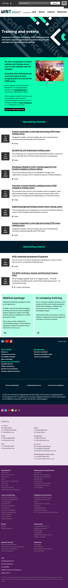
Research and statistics (9, 369)
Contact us (51, 12)
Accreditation (5, 503)
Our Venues (37, 444)
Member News (38, 479)
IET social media (39, 551)
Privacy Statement (7, 564)
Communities (38, 481)
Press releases (38, 546)
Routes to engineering (8, 512)
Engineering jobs (6, 518)
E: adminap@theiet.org (41, 440)
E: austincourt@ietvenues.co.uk (44, 459)
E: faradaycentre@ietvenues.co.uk (45, 450)
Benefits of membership (41, 474)
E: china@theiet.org (7, 440)
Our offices (4, 483)
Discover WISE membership (14, 109)
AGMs (3, 479)
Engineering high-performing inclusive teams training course (37, 207)
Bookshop (37, 506)
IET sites (6, 3)
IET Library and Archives (41, 485)
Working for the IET (7, 487)
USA (2, 444)
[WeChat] (12, 410)
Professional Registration (9, 497)
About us (42, 12)
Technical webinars (7, 551)
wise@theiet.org (20, 90)
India (35, 428)
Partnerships (38, 530)
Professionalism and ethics (42, 483)
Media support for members (43, 549)
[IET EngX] (19, 410)
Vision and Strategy (7, 474)
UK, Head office (6, 428)
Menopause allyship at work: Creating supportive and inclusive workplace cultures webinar (34, 168)
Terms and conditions (42, 357)
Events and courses (8, 354)
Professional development (9, 499)
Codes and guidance (40, 510)
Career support (6, 516)
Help (2, 558)
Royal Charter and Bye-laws (10, 481)
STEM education (6, 514)
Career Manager (6, 501)
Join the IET (38, 472)
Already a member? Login (43, 354)
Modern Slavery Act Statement (11, 570)
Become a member (41, 352)
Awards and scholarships (9, 549)
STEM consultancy (25, 103)
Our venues (5, 485)
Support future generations (43, 535)
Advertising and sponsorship (10, 489)
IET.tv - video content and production (46, 512)
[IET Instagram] (2, 410)
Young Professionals (40, 528)
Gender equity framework (10, 371)
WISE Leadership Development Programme (30, 256)
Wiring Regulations (40, 508)
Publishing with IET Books (42, 499)
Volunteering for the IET (41, 526)
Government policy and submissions (12, 546)
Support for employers (8, 510)
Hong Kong (38, 436)
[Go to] (2, 341)
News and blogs (6, 359)
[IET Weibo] (16, 410)
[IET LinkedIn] (6, 410)
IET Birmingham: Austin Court (44, 454)
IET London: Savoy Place (42, 446)
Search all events (6, 528)
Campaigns (37, 544)
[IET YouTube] (9, 410)
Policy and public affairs (8, 544)
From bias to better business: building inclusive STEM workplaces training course (34, 187)
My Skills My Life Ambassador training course (31, 150)
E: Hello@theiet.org (7, 432)
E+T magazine (38, 487)
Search (55, 3)
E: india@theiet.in (39, 432)
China (3, 436)
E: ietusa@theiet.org (8, 448)
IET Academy (5, 508)
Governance (5, 477)
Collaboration (38, 532)
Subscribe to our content (42, 503)
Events (3, 526)
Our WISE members (8, 357)
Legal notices (5, 573)
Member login (62, 12)
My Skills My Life (7, 364)
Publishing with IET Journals (43, 497)
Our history (4, 472)
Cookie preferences (34, 385)
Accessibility (5, 567)
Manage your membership (42, 477)
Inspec (36, 501)
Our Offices (4, 425)
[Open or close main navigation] (64, 3)
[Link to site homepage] (18, 11)
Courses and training (8, 506)
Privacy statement (12, 385)
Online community (40, 537)
